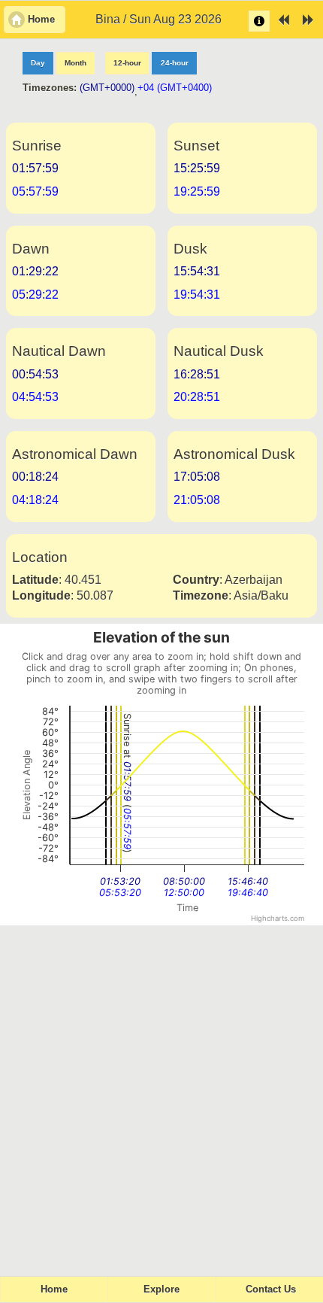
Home (54, 1289)
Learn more (259, 21)
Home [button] (41, 19)
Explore (161, 1289)
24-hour (175, 63)
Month (75, 63)
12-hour (127, 63)
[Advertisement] (161, 1094)
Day (38, 63)
